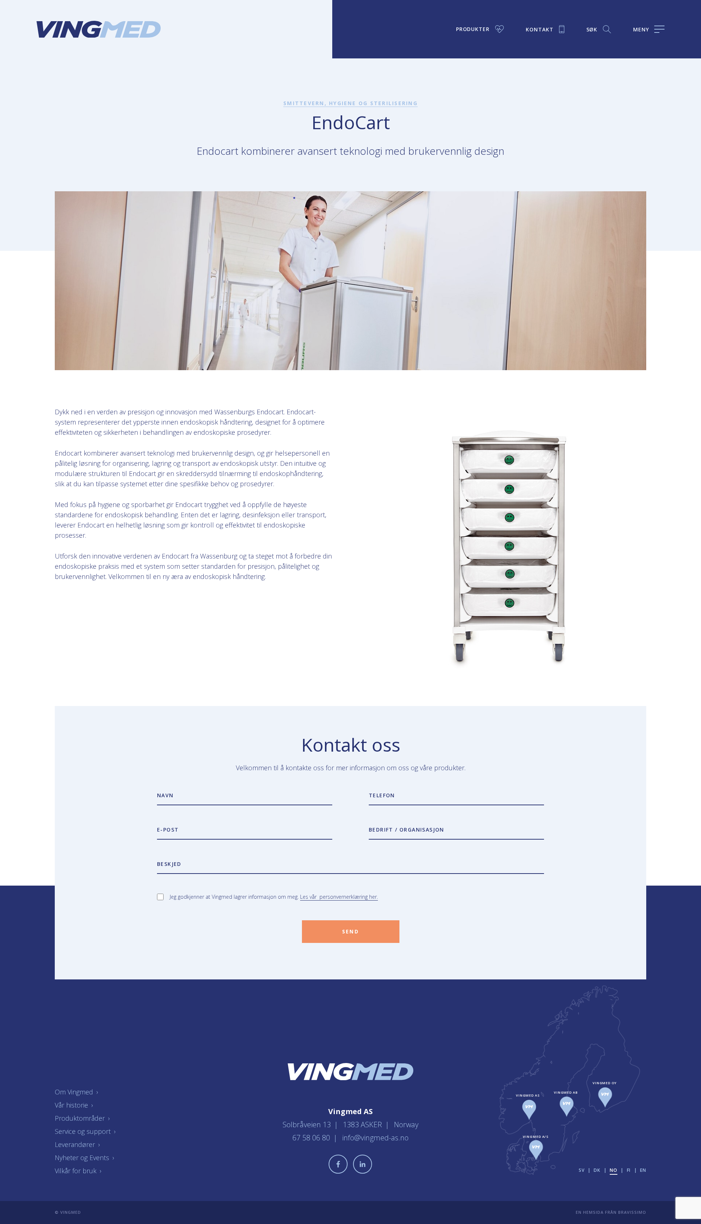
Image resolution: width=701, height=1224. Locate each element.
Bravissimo (632, 1212)
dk (597, 1170)
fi (629, 1170)
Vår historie (74, 1105)
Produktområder (82, 1118)
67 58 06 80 (312, 1138)
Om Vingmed (76, 1091)
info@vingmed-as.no (375, 1138)
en (643, 1170)
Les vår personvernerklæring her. (339, 896)
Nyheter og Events (84, 1157)
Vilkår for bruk (78, 1170)
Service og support (85, 1131)
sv (582, 1170)
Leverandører (77, 1144)
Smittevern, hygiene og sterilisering (350, 103)
